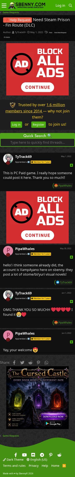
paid (50, 33)
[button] (4, 5)
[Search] (70, 5)
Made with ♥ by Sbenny (18, 473)
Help (45, 466)
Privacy (34, 466)
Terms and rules (14, 466)
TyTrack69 (20, 32)
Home (55, 466)
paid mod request (60, 33)
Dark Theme (15, 460)
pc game (7, 37)
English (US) (38, 460)
